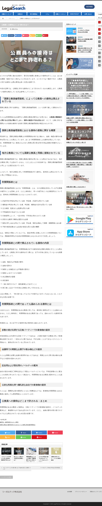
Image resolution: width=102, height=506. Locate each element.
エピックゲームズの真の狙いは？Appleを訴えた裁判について (17, 468)
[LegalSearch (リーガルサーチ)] (13, 11)
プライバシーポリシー (81, 491)
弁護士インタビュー (60, 14)
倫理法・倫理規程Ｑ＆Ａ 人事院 (9, 422)
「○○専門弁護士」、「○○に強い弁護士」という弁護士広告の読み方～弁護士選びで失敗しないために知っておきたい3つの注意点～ (79, 96)
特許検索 (89, 6)
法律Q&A (20, 14)
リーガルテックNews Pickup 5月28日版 (50, 467)
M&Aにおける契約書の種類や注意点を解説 (85, 40)
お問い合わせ (88, 14)
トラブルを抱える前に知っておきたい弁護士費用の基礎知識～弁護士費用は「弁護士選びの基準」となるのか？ (79, 165)
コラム (47, 14)
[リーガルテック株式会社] (12, 492)
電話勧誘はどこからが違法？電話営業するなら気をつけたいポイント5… (31, 460)
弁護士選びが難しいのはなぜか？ (76, 187)
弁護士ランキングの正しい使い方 (76, 142)
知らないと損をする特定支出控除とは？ (18, 458)
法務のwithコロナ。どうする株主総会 (56, 458)
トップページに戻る (6, 477)
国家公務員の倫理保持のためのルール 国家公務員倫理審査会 (17, 425)
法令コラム (15, 29)
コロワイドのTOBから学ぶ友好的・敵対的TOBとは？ (6, 458)
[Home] (3, 18)
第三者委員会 (33, 14)
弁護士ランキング (6, 14)
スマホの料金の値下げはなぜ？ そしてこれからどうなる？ (43, 459)
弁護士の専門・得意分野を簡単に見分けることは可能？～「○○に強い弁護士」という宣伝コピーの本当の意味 (79, 120)
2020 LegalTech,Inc (55, 504)
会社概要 (69, 491)
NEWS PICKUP (74, 14)
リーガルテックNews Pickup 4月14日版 (83, 31)
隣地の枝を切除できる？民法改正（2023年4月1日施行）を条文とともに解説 (85, 50)
